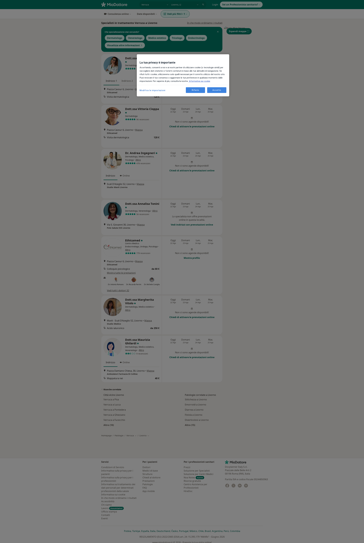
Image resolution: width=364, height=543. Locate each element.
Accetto (216, 90)
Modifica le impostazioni (152, 90)
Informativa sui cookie (199, 81)
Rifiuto (195, 90)
